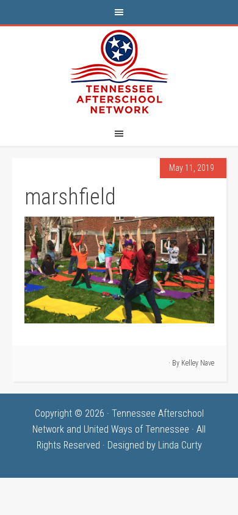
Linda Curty (180, 445)
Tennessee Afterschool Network (119, 72)
